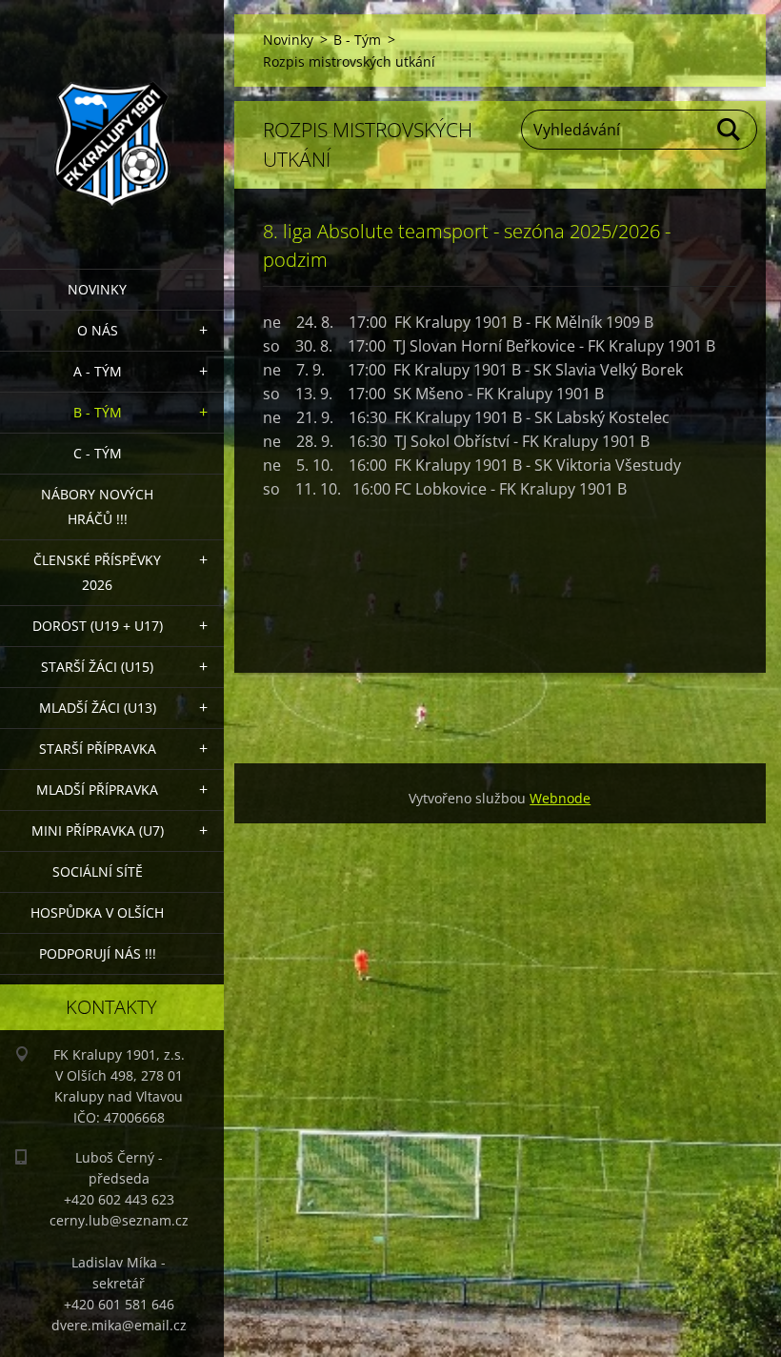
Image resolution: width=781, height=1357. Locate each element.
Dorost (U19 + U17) (97, 626)
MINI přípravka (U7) (97, 830)
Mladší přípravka (97, 789)
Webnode (560, 798)
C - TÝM (97, 453)
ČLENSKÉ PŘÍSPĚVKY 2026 (97, 572)
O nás (97, 330)
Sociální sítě (97, 871)
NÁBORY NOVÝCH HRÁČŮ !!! (97, 506)
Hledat (729, 129)
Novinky (97, 289)
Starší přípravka (97, 748)
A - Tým (97, 371)
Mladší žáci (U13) (97, 708)
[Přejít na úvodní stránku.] (112, 122)
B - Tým (97, 412)
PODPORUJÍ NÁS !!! (97, 953)
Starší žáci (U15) (97, 667)
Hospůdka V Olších (97, 912)
